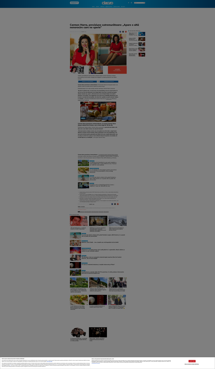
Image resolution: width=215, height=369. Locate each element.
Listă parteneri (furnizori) (96, 363)
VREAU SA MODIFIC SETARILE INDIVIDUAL (192, 364)
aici (10, 365)
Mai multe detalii (49, 361)
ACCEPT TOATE (192, 361)
